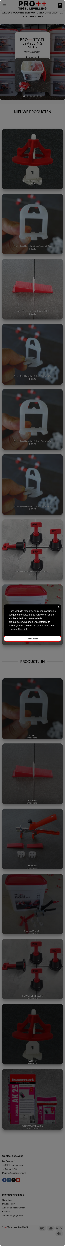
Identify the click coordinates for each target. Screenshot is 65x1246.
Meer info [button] (23, 629)
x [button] (59, 606)
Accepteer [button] (32, 638)
